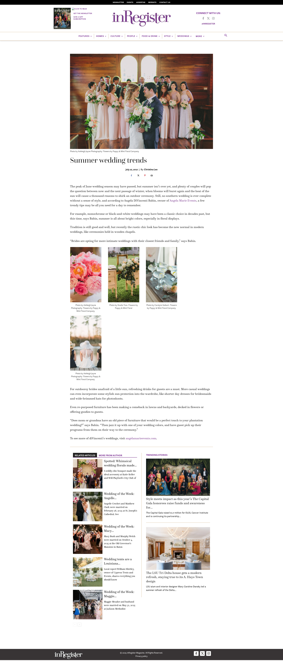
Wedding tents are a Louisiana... (118, 561)
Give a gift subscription (79, 18)
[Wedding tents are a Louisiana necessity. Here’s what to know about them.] (87, 572)
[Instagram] (213, 18)
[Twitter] (208, 18)
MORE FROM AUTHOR (110, 455)
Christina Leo (151, 169)
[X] (138, 176)
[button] (225, 35)
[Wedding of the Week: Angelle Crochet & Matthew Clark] (87, 506)
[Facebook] (203, 18)
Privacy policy (141, 656)
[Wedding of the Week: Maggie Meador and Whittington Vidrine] (87, 604)
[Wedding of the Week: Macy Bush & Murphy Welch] (87, 539)
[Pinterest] (145, 176)
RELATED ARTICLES (85, 455)
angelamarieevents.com (141, 438)
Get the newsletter (82, 13)
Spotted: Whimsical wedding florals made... (120, 463)
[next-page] (79, 624)
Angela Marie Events (183, 200)
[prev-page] (75, 624)
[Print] (152, 176)
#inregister (208, 23)
